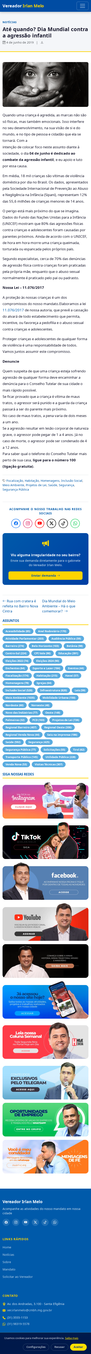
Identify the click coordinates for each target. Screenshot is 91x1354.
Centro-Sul (16, 653)
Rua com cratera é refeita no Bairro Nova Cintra (20, 606)
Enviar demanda (43, 575)
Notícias (10, 22)
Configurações (36, 1347)
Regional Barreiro (21, 727)
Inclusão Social (71, 481)
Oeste (52, 712)
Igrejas (44, 683)
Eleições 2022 (17, 661)
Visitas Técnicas (48, 764)
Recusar (59, 1347)
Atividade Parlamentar (25, 638)
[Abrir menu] (82, 6)
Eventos (76, 668)
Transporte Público (22, 757)
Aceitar (78, 1347)
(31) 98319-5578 (18, 1324)
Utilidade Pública (61, 757)
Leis (80, 690)
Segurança (66, 485)
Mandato (9, 1269)
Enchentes (15, 668)
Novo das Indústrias (21, 712)
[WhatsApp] (75, 523)
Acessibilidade (18, 631)
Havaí (71, 675)
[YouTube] (39, 523)
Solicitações (54, 749)
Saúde (52, 485)
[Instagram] (27, 523)
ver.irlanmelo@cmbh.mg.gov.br (29, 1310)
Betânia (75, 646)
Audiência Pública (66, 638)
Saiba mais (71, 1338)
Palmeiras (15, 720)
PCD (38, 720)
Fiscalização (14, 481)
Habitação (32, 481)
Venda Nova (16, 764)
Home (7, 1247)
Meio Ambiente (13, 485)
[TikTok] (63, 523)
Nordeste (14, 705)
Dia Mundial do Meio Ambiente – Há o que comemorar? (58, 606)
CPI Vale (42, 653)
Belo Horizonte (45, 646)
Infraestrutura (53, 690)
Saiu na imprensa (62, 735)
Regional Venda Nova (22, 735)
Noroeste (40, 705)
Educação (68, 653)
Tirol (78, 749)
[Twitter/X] (51, 523)
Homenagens (50, 481)
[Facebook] (16, 523)
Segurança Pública (16, 489)
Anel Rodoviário (52, 631)
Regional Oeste (58, 727)
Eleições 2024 (47, 661)
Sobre (7, 1262)
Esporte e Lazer (46, 668)
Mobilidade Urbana (59, 698)
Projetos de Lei (36, 485)
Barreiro (15, 646)
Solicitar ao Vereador (18, 1277)
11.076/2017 (13, 310)
